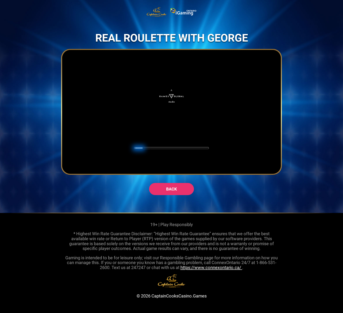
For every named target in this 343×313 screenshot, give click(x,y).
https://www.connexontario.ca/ (211, 267)
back (171, 189)
